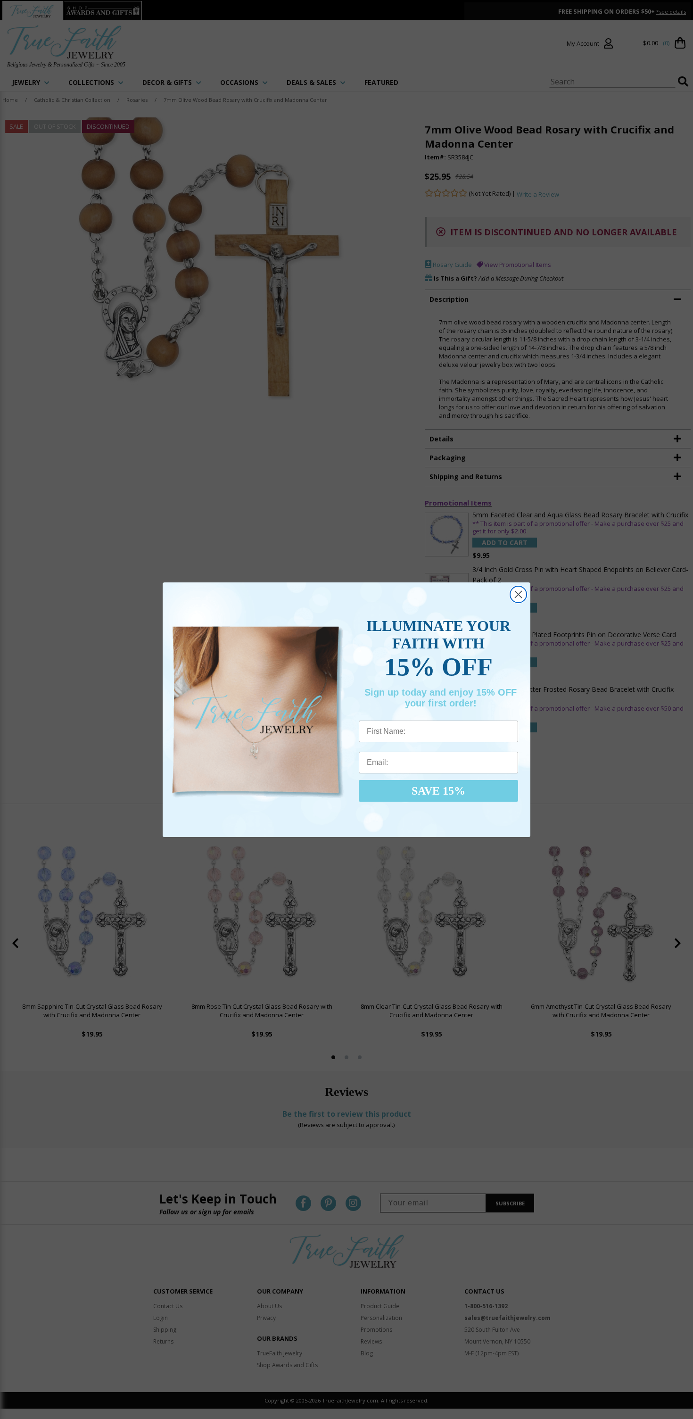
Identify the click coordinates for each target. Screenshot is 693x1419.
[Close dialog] (518, 594)
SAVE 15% (438, 791)
